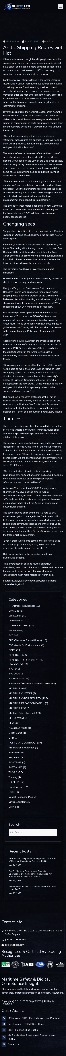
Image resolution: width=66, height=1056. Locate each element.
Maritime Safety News (21, 713)
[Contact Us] (4, 1044)
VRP (11, 807)
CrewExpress (16, 620)
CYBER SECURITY (19, 625)
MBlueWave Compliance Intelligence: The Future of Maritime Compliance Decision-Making (32, 860)
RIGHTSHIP (15, 762)
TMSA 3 (13, 772)
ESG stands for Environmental (25, 645)
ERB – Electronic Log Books (23, 1030)
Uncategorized (16, 787)
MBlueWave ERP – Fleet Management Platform (34, 1018)
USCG (12, 792)
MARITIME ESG (17, 708)
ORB (11, 738)
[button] (60, 6)
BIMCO (12, 610)
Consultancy (15, 615)
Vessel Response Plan (21, 797)
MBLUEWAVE (17, 718)
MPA (11, 723)
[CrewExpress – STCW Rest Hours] (4, 1024)
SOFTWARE (15, 767)
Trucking (13, 777)
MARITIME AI (16, 688)
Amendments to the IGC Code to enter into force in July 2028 (32, 888)
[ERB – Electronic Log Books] (4, 1030)
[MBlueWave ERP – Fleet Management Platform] (4, 1018)
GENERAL (14, 655)
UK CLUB (14, 782)
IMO (11, 668)
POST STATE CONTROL (22, 742)
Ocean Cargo (15, 733)
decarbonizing (16, 630)
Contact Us (13, 1044)
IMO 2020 (14, 673)
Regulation (14, 757)
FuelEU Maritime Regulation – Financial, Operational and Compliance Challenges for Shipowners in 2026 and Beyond (30, 874)
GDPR (12, 650)
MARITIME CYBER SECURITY (25, 698)
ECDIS (12, 635)
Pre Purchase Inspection (21, 747)
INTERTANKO (16, 678)
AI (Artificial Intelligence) (22, 606)
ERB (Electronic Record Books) (25, 640)
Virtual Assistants (18, 802)
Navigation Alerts (18, 728)
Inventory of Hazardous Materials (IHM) (30, 683)
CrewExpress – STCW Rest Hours (26, 1024)
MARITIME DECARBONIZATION (26, 703)
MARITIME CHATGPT (20, 693)
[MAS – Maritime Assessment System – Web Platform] (4, 1037)
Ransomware (16, 752)
